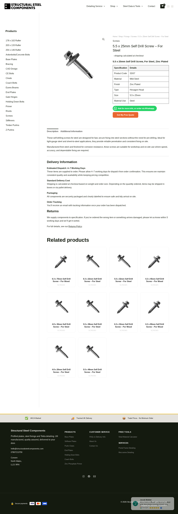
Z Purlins (10, 130)
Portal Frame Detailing (127, 448)
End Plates (11, 92)
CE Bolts (10, 73)
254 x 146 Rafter (13, 50)
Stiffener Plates (70, 441)
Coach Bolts (11, 83)
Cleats (9, 78)
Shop (112, 6)
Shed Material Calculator (128, 437)
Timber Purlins (12, 125)
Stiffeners (10, 120)
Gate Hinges (11, 97)
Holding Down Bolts (15, 102)
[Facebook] (168, 6)
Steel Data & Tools (131, 6)
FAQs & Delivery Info (97, 437)
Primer (9, 106)
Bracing (9, 64)
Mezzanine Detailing (126, 452)
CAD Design (11, 69)
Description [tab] (52, 131)
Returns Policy (75, 226)
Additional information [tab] (71, 131)
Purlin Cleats (69, 446)
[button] (103, 39)
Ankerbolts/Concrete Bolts (18, 55)
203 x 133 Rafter (13, 45)
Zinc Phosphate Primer (73, 464)
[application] (103, 6)
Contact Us (93, 446)
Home (115, 36)
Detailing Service (94, 6)
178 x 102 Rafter (13, 40)
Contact (151, 6)
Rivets (9, 111)
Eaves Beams (12, 87)
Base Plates (11, 59)
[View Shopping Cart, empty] (162, 6)
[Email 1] (94, 476)
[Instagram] (172, 6)
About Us (92, 441)
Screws (9, 116)
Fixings (127, 36)
